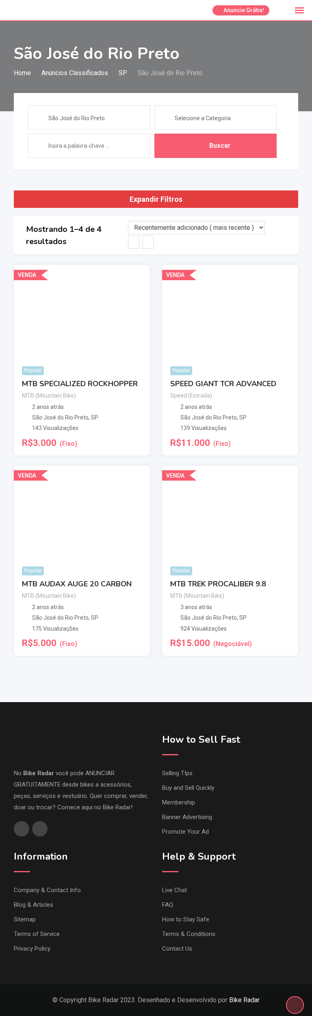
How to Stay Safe (185, 919)
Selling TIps (177, 773)
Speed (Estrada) (191, 395)
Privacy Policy (32, 948)
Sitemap (25, 919)
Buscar (219, 145)
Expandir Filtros (156, 199)
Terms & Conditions (188, 934)
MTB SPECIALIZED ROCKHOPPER (80, 384)
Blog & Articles (33, 904)
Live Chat (174, 890)
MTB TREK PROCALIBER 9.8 (218, 584)
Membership (178, 802)
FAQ (167, 904)
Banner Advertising (187, 817)
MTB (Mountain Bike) (49, 395)
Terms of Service (37, 934)
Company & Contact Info (47, 890)
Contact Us (177, 948)
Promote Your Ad (185, 831)
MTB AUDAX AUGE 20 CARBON (77, 584)
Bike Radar (244, 1000)
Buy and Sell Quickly (188, 787)
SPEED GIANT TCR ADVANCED (223, 384)
